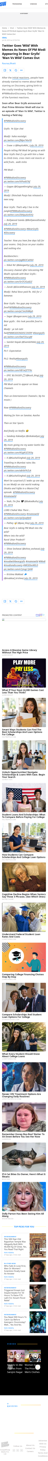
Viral (12, 28)
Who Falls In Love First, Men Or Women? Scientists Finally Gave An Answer (15, 1270)
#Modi (42, 561)
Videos (33, 4)
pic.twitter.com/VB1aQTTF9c (18, 370)
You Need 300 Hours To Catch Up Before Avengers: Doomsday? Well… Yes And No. (15, 1321)
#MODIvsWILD (30, 565)
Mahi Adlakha (9, 1253)
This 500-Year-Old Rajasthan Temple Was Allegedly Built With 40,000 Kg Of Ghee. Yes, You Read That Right (15, 1244)
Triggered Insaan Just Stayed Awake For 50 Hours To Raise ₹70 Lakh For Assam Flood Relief (14, 1295)
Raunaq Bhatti (9, 63)
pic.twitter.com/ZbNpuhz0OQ (18, 214)
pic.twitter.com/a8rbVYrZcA (17, 470)
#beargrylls (39, 332)
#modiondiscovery (13, 565)
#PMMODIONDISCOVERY (19, 332)
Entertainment (10, 1237)
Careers (30, 1451)
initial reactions (20, 77)
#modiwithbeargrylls (14, 561)
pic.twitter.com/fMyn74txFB (18, 140)
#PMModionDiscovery (15, 120)
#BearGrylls (32, 228)
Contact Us (30, 1448)
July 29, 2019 (36, 145)
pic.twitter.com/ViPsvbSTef (17, 181)
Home (4, 28)
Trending (17, 4)
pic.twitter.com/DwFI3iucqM (18, 336)
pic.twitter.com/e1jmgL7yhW (18, 569)
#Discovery (9, 232)
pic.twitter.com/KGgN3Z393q (18, 452)
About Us (30, 1445)
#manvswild (10, 496)
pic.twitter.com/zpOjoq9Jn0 (17, 517)
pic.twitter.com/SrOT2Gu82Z (18, 281)
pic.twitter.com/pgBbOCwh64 (18, 259)
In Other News (10, 1263)
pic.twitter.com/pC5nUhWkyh (18, 311)
